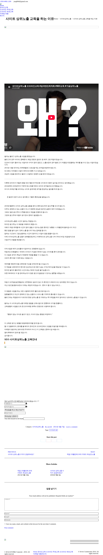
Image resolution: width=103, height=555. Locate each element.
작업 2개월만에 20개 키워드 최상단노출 (25, 472)
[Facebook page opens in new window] (39, 545)
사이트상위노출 (38, 427)
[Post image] (9, 474)
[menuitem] (2, 5)
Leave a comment (71, 427)
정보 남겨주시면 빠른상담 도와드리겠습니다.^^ (21, 401)
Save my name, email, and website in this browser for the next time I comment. (31, 524)
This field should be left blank (13, 419)
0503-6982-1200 (6, 1)
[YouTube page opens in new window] (42, 545)
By (48, 427)
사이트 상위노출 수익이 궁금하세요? (57, 472)
